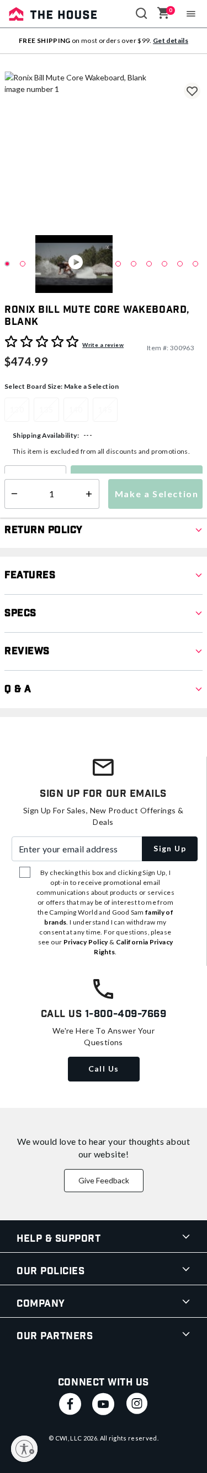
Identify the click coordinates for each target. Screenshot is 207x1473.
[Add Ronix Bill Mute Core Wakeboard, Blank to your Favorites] (192, 91)
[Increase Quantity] (58, 480)
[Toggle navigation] (191, 13)
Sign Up (169, 848)
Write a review (103, 344)
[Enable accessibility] (24, 1449)
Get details (170, 40)
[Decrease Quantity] (12, 480)
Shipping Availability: (46, 435)
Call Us (103, 1068)
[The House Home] (53, 14)
